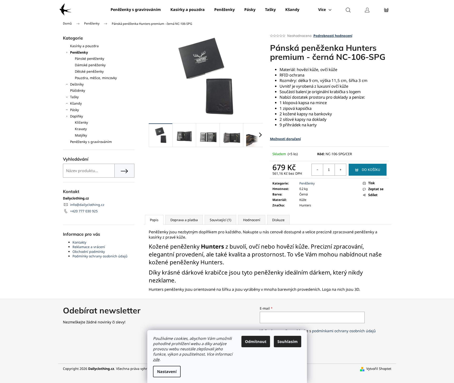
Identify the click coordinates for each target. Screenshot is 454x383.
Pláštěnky (77, 90)
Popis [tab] (154, 220)
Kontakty (79, 242)
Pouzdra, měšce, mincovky (96, 78)
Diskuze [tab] (278, 220)
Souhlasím (287, 341)
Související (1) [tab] (220, 220)
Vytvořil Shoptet (378, 368)
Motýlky (81, 135)
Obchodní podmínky (88, 251)
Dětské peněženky (89, 71)
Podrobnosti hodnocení (332, 35)
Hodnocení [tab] (251, 220)
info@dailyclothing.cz (87, 204)
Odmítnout (255, 341)
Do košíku (371, 169)
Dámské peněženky (90, 65)
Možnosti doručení (285, 139)
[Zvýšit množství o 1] (340, 169)
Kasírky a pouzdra (84, 46)
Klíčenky (81, 122)
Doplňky (76, 116)
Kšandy (76, 103)
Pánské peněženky (89, 58)
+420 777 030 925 (84, 211)
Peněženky (79, 52)
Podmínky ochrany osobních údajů (100, 256)
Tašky (74, 97)
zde (156, 359)
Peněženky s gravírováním (91, 141)
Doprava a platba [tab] (184, 220)
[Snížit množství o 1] (317, 169)
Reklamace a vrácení (88, 247)
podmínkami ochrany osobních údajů (344, 330)
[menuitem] (136, 9)
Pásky (74, 109)
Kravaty (81, 129)
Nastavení (167, 371)
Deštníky (77, 84)
